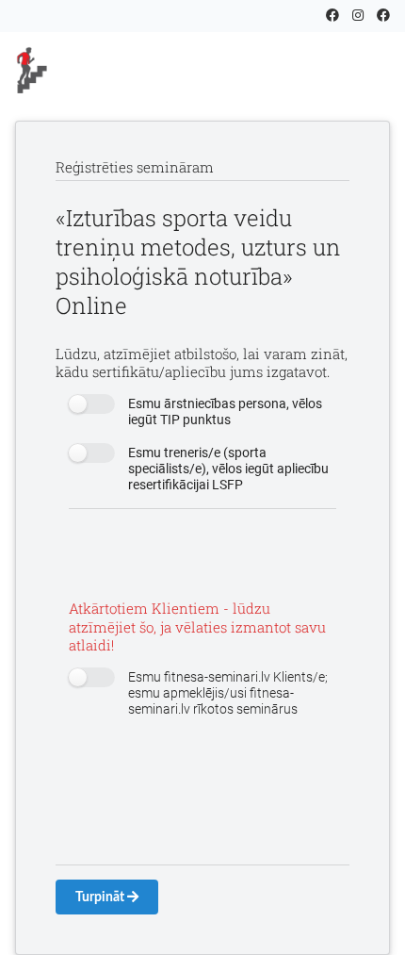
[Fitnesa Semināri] (95, 69)
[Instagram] (358, 15)
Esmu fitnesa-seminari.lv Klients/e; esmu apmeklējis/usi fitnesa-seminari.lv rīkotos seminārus (228, 692)
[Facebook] (332, 15)
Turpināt (101, 897)
